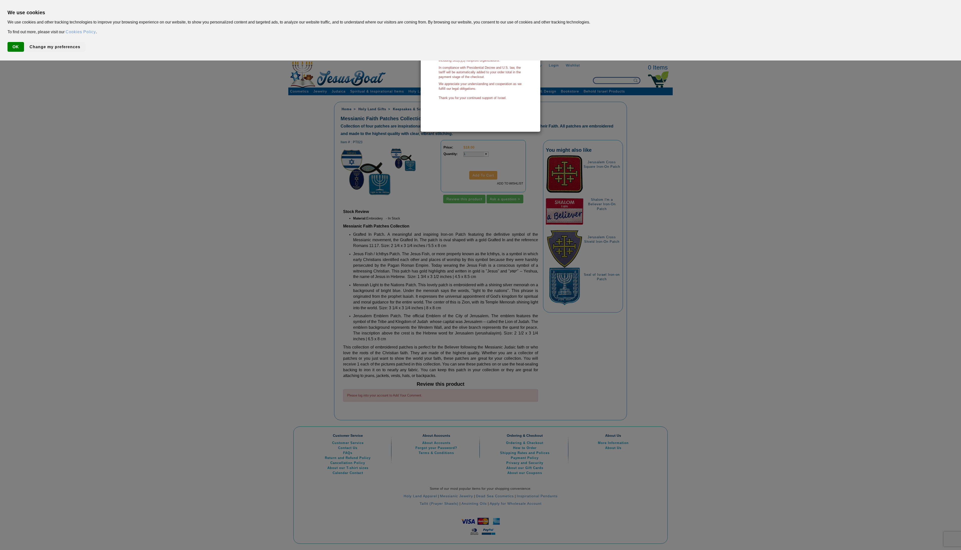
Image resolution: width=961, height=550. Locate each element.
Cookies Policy (81, 32)
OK (16, 47)
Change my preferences (55, 47)
